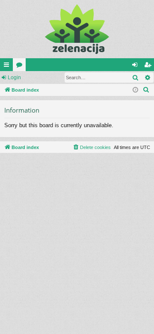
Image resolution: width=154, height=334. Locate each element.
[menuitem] (146, 90)
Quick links (8, 66)
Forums (21, 66)
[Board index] (77, 29)
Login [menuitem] (136, 66)
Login (14, 78)
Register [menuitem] (149, 66)
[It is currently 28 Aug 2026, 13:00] (135, 90)
